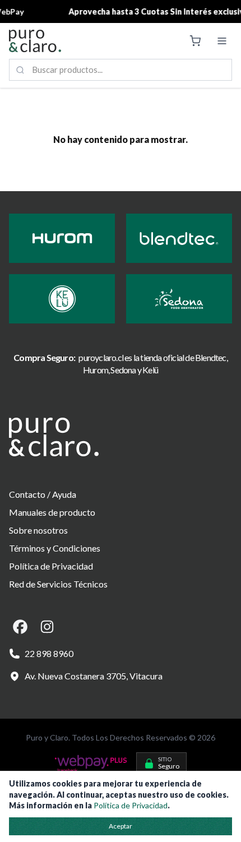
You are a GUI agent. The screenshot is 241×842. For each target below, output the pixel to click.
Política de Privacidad (51, 566)
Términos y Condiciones (54, 548)
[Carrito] (195, 41)
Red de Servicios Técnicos (58, 584)
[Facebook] (20, 627)
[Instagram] (47, 627)
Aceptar (120, 826)
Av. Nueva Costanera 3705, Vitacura (94, 675)
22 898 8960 (49, 653)
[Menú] (222, 41)
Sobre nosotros (38, 530)
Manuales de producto (52, 512)
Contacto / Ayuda (42, 494)
